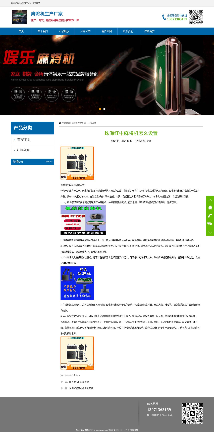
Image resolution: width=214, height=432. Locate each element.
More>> (48, 162)
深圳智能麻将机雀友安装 (81, 388)
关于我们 (43, 31)
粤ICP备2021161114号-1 (118, 430)
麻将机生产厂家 (79, 123)
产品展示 (64, 31)
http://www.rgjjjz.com (70, 375)
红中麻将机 (23, 150)
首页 (21, 31)
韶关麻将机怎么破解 (79, 382)
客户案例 (107, 31)
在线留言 (149, 31)
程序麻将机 (23, 139)
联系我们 (128, 31)
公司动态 (85, 31)
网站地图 (134, 430)
